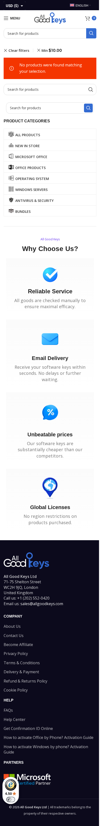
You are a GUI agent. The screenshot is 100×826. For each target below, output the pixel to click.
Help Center (14, 719)
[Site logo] (50, 17)
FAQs (8, 710)
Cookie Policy (16, 690)
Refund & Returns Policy (25, 681)
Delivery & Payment (21, 671)
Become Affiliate (18, 644)
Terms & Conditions (22, 662)
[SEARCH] (91, 33)
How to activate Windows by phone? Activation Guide (46, 749)
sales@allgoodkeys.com (41, 603)
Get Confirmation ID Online (28, 728)
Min (52, 50)
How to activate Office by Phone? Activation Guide (48, 737)
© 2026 (28, 807)
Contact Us (14, 635)
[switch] (10, 799)
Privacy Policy (16, 653)
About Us (12, 626)
